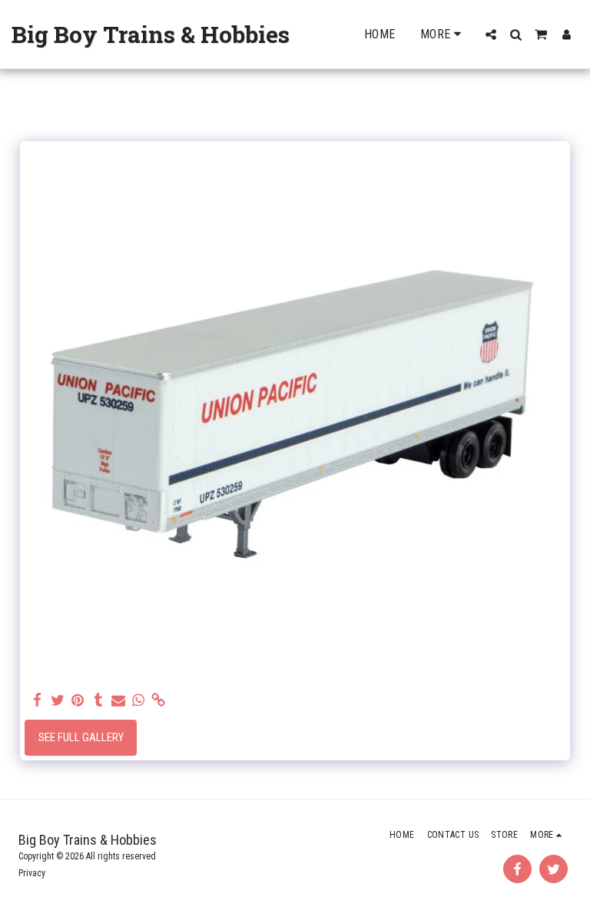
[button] (490, 34)
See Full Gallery (81, 737)
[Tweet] (58, 700)
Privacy (31, 873)
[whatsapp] (138, 700)
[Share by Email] (118, 700)
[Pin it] (78, 700)
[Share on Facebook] (38, 700)
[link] (158, 700)
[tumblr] (98, 700)
